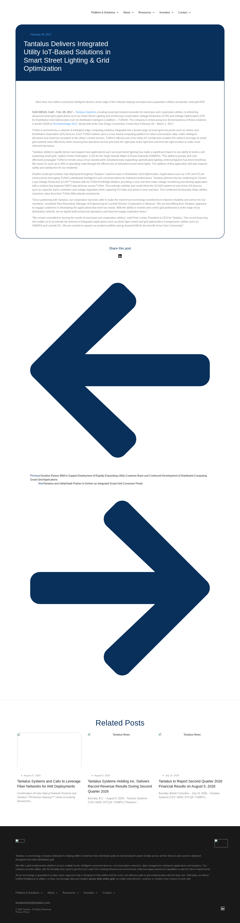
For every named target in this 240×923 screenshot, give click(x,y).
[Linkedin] (120, 256)
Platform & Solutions (103, 12)
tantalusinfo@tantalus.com (33, 902)
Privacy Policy (22, 912)
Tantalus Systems (85, 112)
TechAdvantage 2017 (65, 123)
